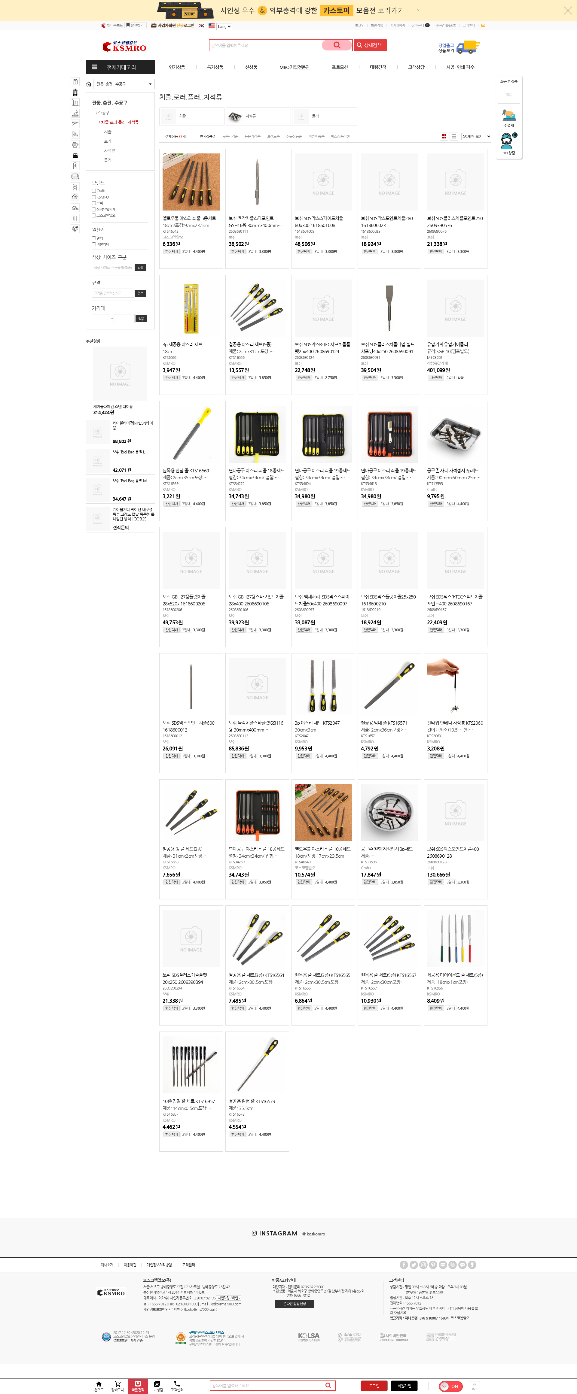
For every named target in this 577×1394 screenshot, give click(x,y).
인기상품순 (207, 136)
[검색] (337, 45)
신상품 (251, 67)
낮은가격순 (230, 136)
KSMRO (102, 197)
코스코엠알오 (105, 215)
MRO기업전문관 (294, 67)
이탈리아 (102, 244)
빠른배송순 (316, 136)
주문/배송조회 (446, 25)
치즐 (107, 131)
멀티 (99, 238)
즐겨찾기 (137, 25)
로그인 (359, 25)
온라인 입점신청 (294, 1304)
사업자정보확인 (229, 1298)
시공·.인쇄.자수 (460, 67)
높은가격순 (252, 136)
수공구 (103, 112)
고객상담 (416, 67)
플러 (107, 160)
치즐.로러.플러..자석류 (120, 122)
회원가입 (377, 25)
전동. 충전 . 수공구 (111, 84)
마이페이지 (397, 25)
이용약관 (130, 1265)
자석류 (109, 150)
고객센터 (469, 25)
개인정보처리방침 (159, 1265)
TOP (474, 1388)
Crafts (100, 191)
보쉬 (99, 203)
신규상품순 (294, 136)
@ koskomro (313, 1234)
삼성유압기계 (105, 209)
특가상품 (215, 67)
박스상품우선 (340, 136)
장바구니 (420, 25)
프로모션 (340, 67)
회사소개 (107, 1265)
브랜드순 (273, 136)
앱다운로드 (114, 25)
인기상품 (177, 67)
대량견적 (378, 67)
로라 (107, 141)
